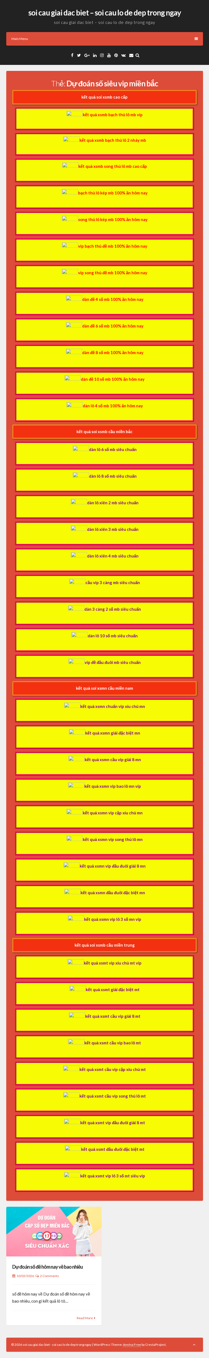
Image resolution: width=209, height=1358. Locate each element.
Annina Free (132, 1345)
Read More (85, 1318)
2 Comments (49, 1276)
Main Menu (19, 39)
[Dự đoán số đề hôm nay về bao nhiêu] (54, 1231)
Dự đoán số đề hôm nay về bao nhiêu (47, 1267)
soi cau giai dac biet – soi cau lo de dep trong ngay (104, 12)
